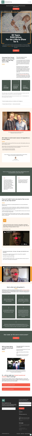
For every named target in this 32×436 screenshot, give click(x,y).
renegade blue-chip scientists (24, 74)
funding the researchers (25, 289)
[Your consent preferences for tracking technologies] (30, 434)
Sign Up (21, 408)
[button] (28, 2)
